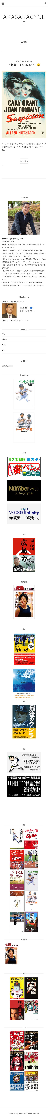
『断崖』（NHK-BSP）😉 (24, 65)
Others (4, 339)
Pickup (29, 61)
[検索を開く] (45, 3)
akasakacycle (24, 20)
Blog (3, 334)
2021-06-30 (20, 61)
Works (4, 351)
